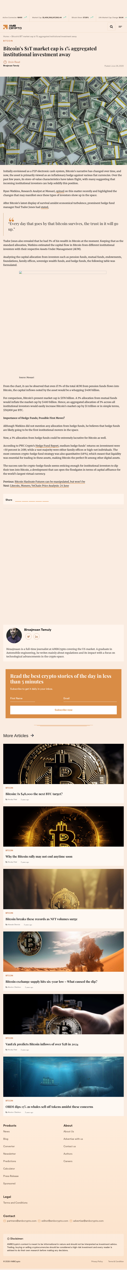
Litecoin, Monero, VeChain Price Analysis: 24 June (39, 485)
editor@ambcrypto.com (55, 1221)
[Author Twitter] (29, 637)
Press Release (11, 1176)
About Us (69, 1131)
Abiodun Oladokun (14, 987)
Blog (5, 1139)
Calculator (9, 1169)
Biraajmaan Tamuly (11, 66)
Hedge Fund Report (47, 445)
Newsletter (9, 1154)
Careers (68, 1161)
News (6, 1131)
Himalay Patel (12, 799)
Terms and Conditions (15, 1203)
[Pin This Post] (32, 498)
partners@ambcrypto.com (22, 1221)
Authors (68, 1154)
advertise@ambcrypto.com (88, 1221)
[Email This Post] (39, 498)
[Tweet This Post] (25, 498)
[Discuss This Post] (45, 498)
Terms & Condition (116, 1262)
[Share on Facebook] (18, 498)
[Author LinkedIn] (37, 637)
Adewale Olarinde (14, 925)
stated (44, 207)
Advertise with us (73, 1139)
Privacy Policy (97, 1262)
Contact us (70, 1146)
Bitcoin (8, 41)
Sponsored (9, 1184)
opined (60, 191)
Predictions (9, 1161)
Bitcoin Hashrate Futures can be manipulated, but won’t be (50, 481)
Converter (9, 1146)
